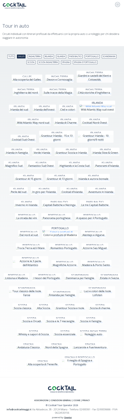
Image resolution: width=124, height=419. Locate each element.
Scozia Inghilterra (48, 62)
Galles (21, 56)
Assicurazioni (41, 400)
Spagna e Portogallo (85, 62)
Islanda (61, 56)
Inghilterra (35, 56)
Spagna (66, 62)
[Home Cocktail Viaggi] (16, 6)
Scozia (30, 62)
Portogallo (92, 56)
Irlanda (49, 56)
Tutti (11, 56)
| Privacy (85, 400)
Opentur (68, 417)
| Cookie (76, 400)
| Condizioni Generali (60, 400)
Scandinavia (109, 56)
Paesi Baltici (75, 56)
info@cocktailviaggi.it (19, 409)
